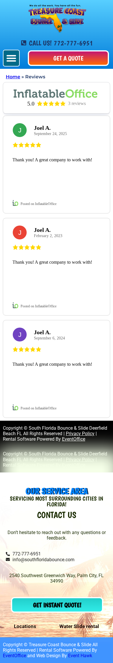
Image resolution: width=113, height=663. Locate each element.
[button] (11, 58)
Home (13, 77)
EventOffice (73, 439)
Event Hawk (80, 655)
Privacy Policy (80, 433)
